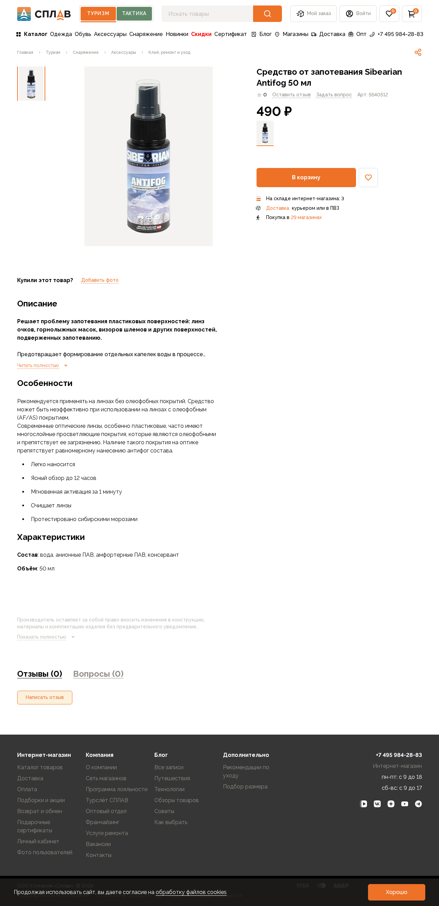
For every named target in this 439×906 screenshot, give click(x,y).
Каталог (35, 34)
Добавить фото (100, 280)
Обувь (83, 34)
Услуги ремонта (107, 833)
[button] (389, 13)
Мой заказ (319, 13)
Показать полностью (41, 637)
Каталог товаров (40, 767)
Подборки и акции (41, 800)
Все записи (168, 767)
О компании (101, 767)
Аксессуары (110, 34)
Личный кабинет (38, 841)
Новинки (177, 34)
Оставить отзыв (291, 94)
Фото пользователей (44, 852)
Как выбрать (170, 822)
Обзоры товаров (176, 800)
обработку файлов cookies (191, 892)
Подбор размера (245, 786)
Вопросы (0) (98, 674)
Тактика (134, 13)
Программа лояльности (116, 789)
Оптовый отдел (106, 811)
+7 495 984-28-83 (400, 34)
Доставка (332, 34)
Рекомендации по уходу (246, 771)
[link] (418, 52)
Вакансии (98, 844)
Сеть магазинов (106, 778)
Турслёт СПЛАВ (107, 800)
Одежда (61, 34)
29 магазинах (306, 217)
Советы (164, 811)
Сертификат (230, 34)
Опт (361, 34)
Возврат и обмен (39, 811)
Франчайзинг (102, 822)
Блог (265, 34)
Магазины (295, 34)
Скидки (201, 34)
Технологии (169, 789)
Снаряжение (146, 34)
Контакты (98, 855)
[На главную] (44, 14)
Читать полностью (38, 365)
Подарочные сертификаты (34, 826)
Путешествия (172, 778)
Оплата (27, 789)
